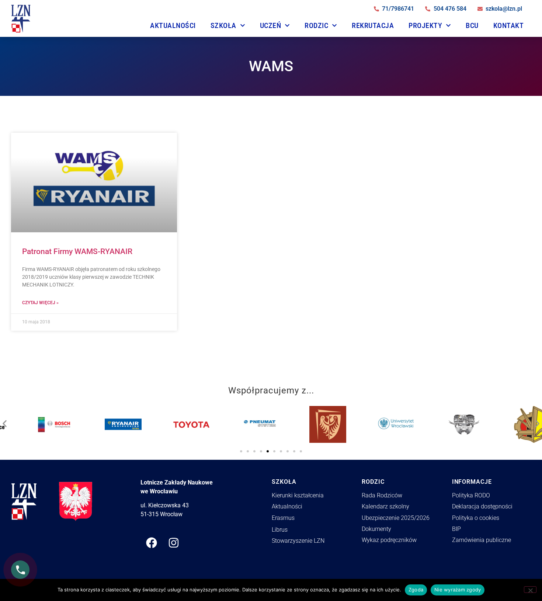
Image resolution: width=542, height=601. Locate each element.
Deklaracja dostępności (482, 506)
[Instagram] (174, 543)
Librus (280, 529)
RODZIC (316, 25)
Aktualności (173, 25)
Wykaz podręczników (389, 539)
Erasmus (283, 517)
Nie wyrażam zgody (457, 590)
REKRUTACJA (373, 25)
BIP (456, 528)
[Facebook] (151, 543)
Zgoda (416, 590)
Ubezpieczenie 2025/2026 (396, 517)
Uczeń (270, 25)
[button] (4, 421)
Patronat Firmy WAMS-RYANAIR (77, 251)
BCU (472, 25)
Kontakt (508, 25)
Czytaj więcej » (40, 302)
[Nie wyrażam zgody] (530, 589)
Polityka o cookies (475, 517)
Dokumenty (376, 528)
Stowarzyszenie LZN (298, 540)
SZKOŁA (223, 25)
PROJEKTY (425, 25)
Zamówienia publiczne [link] (481, 539)
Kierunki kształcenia (298, 495)
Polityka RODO (471, 495)
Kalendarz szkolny (385, 506)
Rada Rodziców (382, 495)
